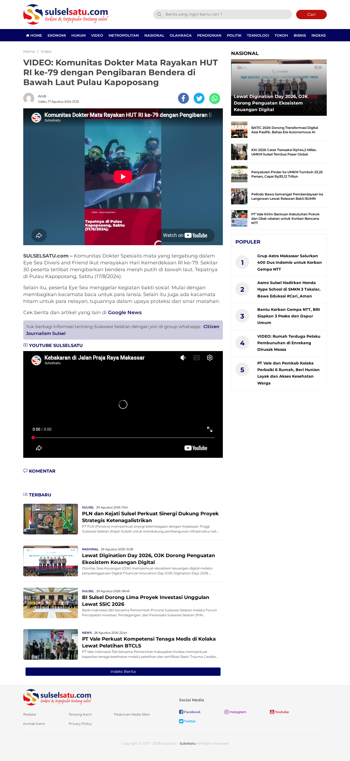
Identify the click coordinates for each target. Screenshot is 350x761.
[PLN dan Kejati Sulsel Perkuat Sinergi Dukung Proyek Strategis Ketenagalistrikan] (50, 518)
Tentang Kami (80, 714)
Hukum (78, 35)
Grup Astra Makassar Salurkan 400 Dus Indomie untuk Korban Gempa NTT (289, 262)
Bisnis (300, 35)
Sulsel (88, 507)
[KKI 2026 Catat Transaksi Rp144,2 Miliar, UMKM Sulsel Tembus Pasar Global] (239, 151)
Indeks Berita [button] (123, 671)
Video (97, 35)
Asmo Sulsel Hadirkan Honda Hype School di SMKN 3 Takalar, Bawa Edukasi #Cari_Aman (288, 289)
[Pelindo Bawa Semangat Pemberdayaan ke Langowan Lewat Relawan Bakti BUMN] (239, 195)
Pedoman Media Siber (132, 714)
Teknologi (258, 35)
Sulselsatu (188, 743)
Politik (234, 35)
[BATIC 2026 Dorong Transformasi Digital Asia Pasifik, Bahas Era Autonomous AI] (239, 129)
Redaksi (29, 714)
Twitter (189, 721)
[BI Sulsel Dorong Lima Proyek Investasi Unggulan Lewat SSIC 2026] (50, 602)
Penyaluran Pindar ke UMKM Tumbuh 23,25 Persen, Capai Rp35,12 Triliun (287, 174)
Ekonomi (57, 35)
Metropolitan (124, 35)
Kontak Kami (34, 724)
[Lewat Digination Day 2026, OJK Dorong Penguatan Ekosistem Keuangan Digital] (50, 560)
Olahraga (181, 35)
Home (35, 35)
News (87, 633)
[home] (57, 696)
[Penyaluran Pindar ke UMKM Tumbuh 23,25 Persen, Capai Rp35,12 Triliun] (239, 173)
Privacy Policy (80, 724)
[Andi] (30, 98)
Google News (125, 312)
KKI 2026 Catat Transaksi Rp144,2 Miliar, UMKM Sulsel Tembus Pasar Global (284, 152)
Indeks (318, 35)
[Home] (66, 14)
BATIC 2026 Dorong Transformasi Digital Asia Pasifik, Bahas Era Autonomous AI (284, 130)
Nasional (154, 35)
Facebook (192, 712)
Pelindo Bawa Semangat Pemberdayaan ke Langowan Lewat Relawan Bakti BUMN (287, 196)
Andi (42, 96)
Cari (311, 14)
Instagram (237, 712)
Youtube (281, 712)
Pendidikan (209, 35)
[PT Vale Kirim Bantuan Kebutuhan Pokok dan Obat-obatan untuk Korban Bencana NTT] (239, 218)
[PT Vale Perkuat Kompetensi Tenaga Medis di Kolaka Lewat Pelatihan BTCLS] (50, 644)
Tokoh (281, 35)
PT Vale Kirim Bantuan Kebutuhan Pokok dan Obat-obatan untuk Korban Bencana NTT (285, 218)
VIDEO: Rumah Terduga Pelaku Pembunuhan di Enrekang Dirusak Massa (288, 343)
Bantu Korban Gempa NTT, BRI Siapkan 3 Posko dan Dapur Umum (288, 316)
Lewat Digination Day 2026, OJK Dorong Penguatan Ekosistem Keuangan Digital (271, 103)
